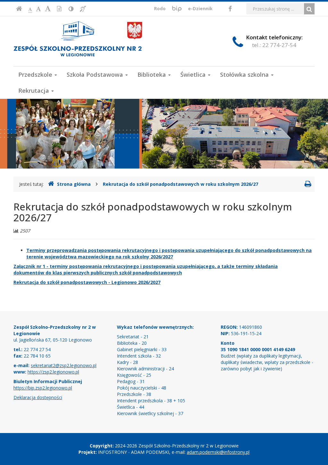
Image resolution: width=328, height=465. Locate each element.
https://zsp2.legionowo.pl (53, 372)
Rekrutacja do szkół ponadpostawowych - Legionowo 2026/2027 (86, 282)
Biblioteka (152, 74)
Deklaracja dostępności (37, 397)
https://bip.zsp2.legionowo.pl (42, 388)
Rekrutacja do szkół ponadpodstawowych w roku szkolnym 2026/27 (180, 184)
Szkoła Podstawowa (96, 74)
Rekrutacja (34, 90)
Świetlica (193, 74)
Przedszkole (36, 74)
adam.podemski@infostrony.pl (218, 452)
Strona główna (74, 184)
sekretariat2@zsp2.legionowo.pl (63, 365)
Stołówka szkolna (245, 74)
